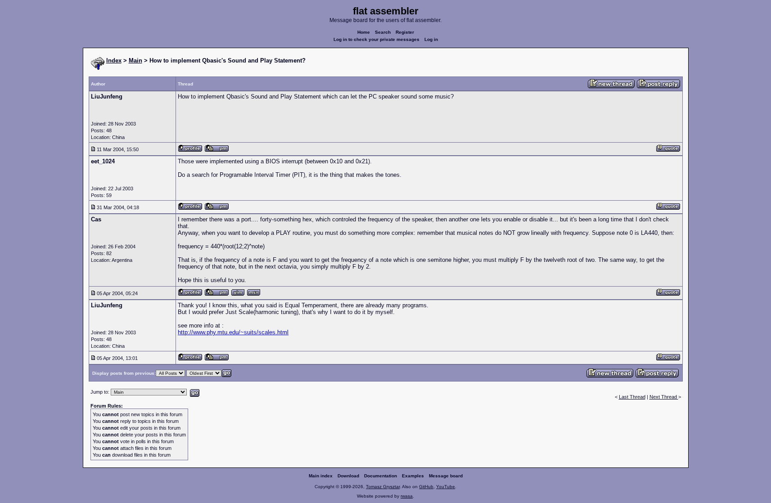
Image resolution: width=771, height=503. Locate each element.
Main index (321, 475)
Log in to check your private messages (376, 39)
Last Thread (632, 397)
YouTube (445, 486)
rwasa (407, 496)
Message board (446, 475)
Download (348, 475)
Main (135, 60)
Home (363, 32)
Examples (413, 475)
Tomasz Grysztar (383, 486)
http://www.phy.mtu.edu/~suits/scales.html (233, 332)
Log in (431, 39)
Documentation (380, 475)
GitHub (426, 486)
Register (405, 32)
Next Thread (663, 397)
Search (383, 32)
